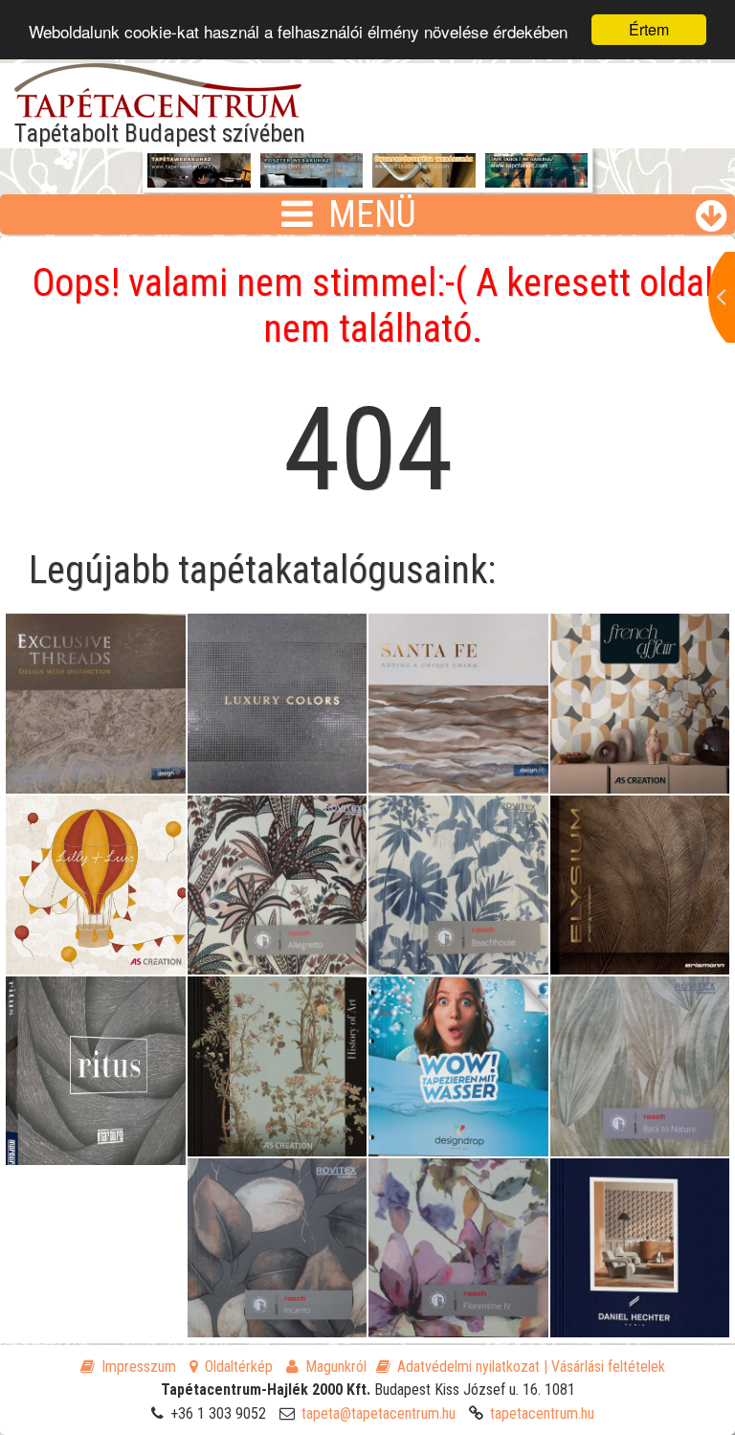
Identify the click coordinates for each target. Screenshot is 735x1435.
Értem (649, 29)
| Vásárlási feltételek (604, 1366)
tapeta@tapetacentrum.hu (378, 1413)
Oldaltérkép (239, 1366)
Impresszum (138, 1366)
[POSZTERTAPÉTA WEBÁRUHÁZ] (312, 180)
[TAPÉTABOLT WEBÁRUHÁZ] (537, 180)
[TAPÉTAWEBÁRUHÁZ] (199, 173)
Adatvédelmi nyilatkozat (468, 1366)
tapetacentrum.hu (542, 1413)
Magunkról (336, 1366)
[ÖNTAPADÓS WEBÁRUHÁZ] (424, 180)
